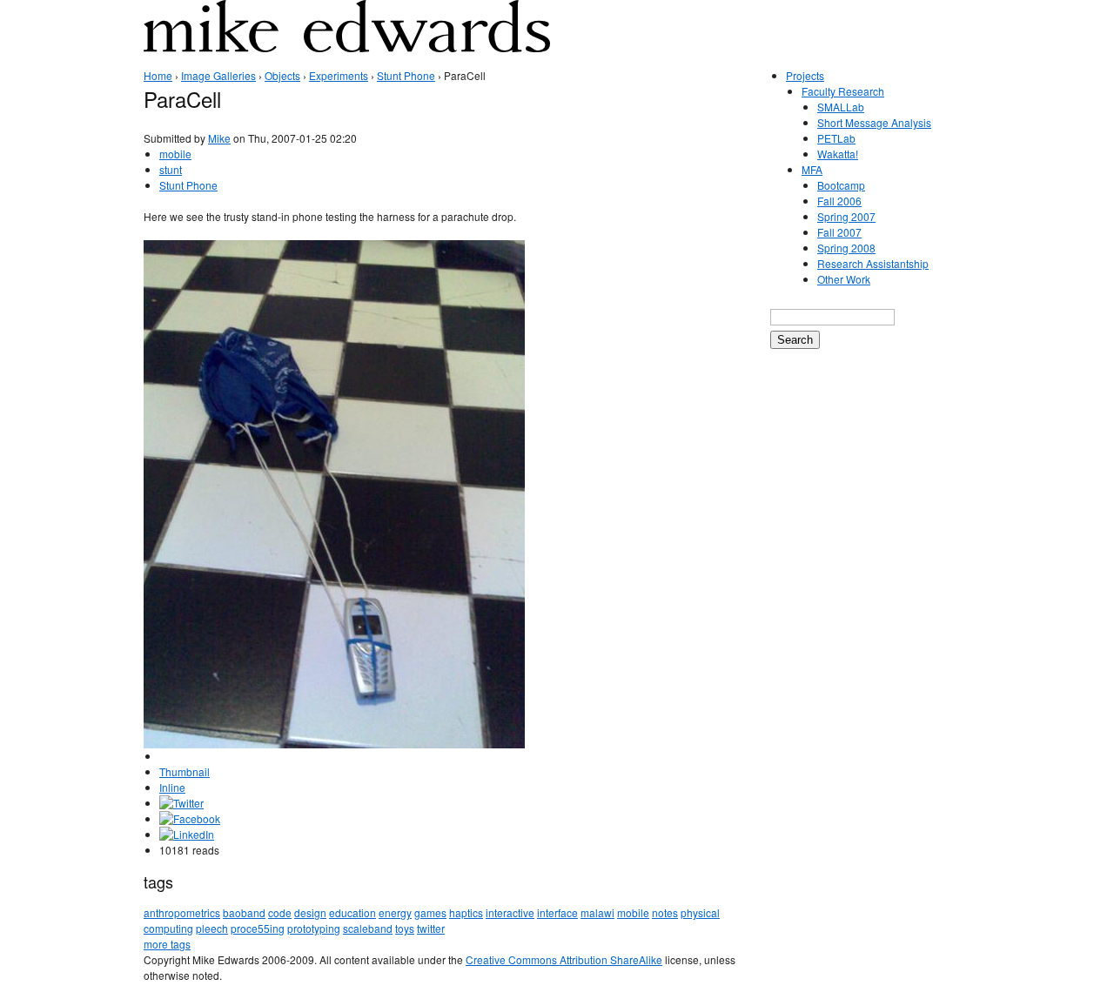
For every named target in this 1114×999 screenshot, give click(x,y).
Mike (219, 138)
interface (557, 912)
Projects (805, 75)
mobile (175, 153)
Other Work (843, 279)
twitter (431, 928)
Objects (282, 75)
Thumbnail (184, 771)
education (352, 912)
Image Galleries (218, 75)
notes (665, 912)
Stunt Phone (406, 75)
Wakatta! (837, 153)
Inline (172, 787)
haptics (466, 912)
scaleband (368, 928)
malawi (597, 912)
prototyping (313, 928)
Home (158, 75)
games (430, 912)
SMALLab (840, 106)
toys (404, 928)
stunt (170, 169)
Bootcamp (841, 185)
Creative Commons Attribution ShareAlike (564, 959)
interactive (510, 912)
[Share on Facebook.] (189, 818)
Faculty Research (843, 91)
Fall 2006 (839, 200)
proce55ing (258, 928)
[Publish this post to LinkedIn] (186, 834)
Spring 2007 (846, 216)
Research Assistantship (873, 263)
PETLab (836, 138)
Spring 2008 (846, 247)
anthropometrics (182, 912)
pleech (212, 928)
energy (395, 912)
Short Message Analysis (874, 122)
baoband (244, 912)
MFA (812, 169)
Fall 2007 (839, 232)
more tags (167, 943)
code (280, 912)
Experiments (338, 75)
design (310, 912)
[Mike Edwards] (347, 39)
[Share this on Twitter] (181, 802)
